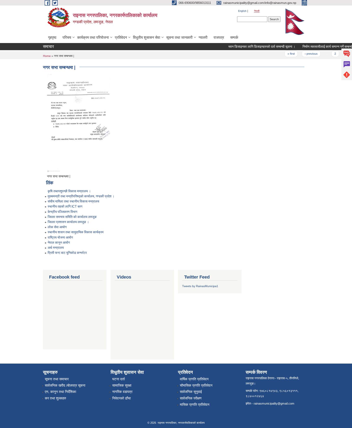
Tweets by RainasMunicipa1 (200, 286)
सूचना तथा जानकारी (179, 37)
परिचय (67, 37)
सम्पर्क (234, 37)
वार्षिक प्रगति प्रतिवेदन (194, 379)
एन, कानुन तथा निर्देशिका (60, 392)
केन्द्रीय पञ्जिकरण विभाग (62, 211)
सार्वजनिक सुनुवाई (191, 392)
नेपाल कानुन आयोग (59, 242)
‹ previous (307, 53)
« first (287, 53)
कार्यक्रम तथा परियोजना (93, 37)
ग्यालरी (203, 37)
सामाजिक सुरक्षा (121, 385)
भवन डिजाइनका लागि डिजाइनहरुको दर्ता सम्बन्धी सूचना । (257, 46)
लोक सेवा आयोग (57, 227)
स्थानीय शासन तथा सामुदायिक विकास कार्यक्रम (75, 232)
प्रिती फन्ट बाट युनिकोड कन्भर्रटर (67, 252)
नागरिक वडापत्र (122, 392)
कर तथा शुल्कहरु (55, 398)
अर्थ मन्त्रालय (56, 247)
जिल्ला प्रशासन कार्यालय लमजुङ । (68, 222)
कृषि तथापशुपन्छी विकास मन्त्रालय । (69, 191)
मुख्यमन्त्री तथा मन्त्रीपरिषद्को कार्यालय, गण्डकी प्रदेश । (81, 196)
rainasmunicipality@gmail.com (274, 403)
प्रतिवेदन (121, 37)
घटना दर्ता (118, 379)
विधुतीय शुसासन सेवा (146, 37)
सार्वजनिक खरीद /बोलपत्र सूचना (65, 385)
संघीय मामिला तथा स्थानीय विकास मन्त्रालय (73, 201)
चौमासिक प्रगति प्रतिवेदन (196, 385)
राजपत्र (218, 37)
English (242, 11)
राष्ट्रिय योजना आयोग (60, 237)
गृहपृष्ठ (52, 37)
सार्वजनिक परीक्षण (190, 398)
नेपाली (257, 11)
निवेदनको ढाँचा (121, 398)
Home (47, 56)
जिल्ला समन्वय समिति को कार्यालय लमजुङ (72, 217)
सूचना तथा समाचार (57, 379)
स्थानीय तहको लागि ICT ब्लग (65, 206)
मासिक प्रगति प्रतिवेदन (194, 405)
